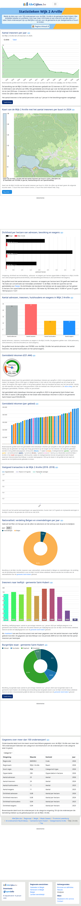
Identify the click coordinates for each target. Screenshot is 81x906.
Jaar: (3, 528)
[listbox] (9, 527)
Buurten (6, 192)
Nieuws (60, 890)
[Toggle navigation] (55, 4)
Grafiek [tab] (6, 40)
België (17, 286)
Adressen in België (37, 890)
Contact (60, 901)
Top (41, 823)
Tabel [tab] (15, 40)
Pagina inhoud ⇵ (41, 26)
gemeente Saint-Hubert (24, 574)
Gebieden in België (37, 887)
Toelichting (7, 102)
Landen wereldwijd (37, 894)
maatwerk (8, 633)
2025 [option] (8, 528)
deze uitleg (68, 386)
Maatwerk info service (65, 899)
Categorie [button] (7, 753)
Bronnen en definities (65, 887)
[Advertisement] (40, 214)
